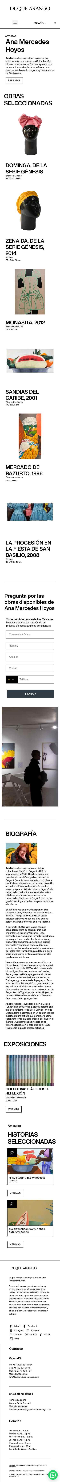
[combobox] (12, 679)
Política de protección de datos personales (26, 1470)
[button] (15, 22)
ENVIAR (30, 694)
